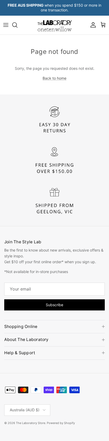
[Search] (17, 25)
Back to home (54, 78)
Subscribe (54, 304)
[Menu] (6, 25)
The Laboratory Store (30, 423)
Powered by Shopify (61, 423)
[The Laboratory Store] (54, 25)
